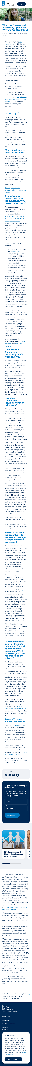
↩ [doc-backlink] (29, 994)
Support (5, 1029)
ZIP (6, 805)
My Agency (22, 4)
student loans (15, 251)
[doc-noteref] (22, 591)
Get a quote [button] (11, 815)
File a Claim (6, 1020)
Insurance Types (10, 799)
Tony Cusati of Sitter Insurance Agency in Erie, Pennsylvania (15, 99)
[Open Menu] (28, 4)
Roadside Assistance (8, 1024)
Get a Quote (6, 1016)
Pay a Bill (5, 1027)
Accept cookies (12, 1059)
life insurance (19, 725)
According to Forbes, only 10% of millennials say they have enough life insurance (15, 218)
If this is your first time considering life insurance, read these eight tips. (15, 190)
